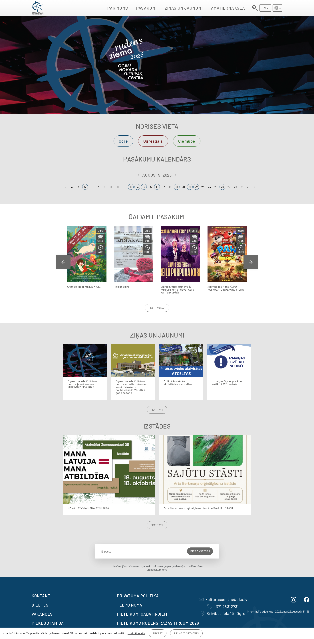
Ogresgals (153, 141)
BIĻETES (40, 605)
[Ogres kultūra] (38, 8)
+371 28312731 (226, 606)
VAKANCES (42, 614)
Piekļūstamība (48, 623)
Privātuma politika (138, 595)
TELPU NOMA (129, 605)
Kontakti (42, 595)
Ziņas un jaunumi (184, 8)
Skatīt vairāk (157, 307)
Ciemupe (186, 141)
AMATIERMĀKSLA (228, 8)
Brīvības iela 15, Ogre (225, 613)
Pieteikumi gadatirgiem (142, 614)
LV (264, 8)
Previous (63, 262)
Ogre (123, 141)
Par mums (117, 8)
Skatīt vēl (157, 409)
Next (250, 262)
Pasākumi (146, 8)
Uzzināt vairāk (136, 633)
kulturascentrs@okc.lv (226, 599)
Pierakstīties (200, 551)
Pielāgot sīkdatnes (186, 633)
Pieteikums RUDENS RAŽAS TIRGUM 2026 (158, 623)
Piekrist (157, 633)
